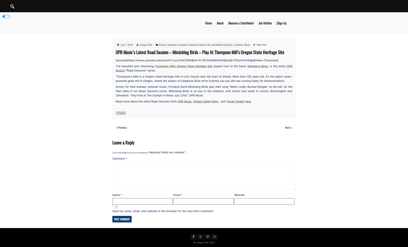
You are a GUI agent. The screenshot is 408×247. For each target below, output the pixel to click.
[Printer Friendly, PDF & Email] (121, 113)
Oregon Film (146, 44)
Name (117, 195)
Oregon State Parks (206, 101)
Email (177, 195)
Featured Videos (197, 44)
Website (239, 195)
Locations (238, 44)
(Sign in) (281, 22)
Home (208, 22)
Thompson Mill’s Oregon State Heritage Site (183, 66)
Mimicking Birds (258, 66)
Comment (119, 158)
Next (287, 127)
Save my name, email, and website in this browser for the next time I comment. (163, 211)
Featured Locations (177, 44)
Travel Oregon (235, 101)
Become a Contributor (241, 22)
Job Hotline (265, 22)
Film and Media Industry (219, 44)
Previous (123, 127)
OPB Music (185, 101)
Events (162, 44)
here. (248, 101)
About (220, 22)
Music (247, 44)
